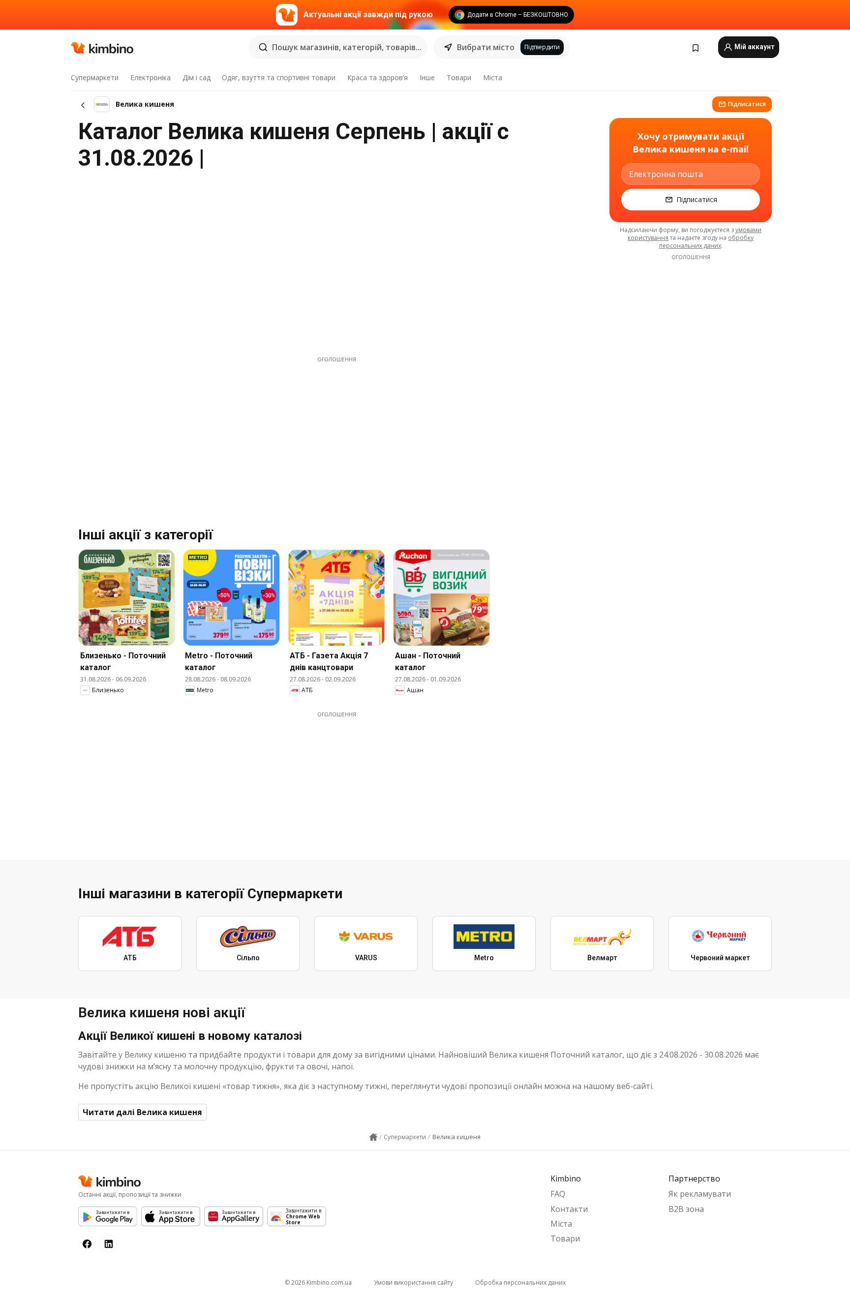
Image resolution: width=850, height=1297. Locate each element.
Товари (459, 77)
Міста (492, 77)
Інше (427, 77)
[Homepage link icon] (373, 1137)
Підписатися (747, 104)
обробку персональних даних (706, 242)
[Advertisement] (336, 432)
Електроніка (150, 77)
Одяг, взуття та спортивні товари (278, 77)
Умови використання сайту (413, 1282)
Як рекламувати (699, 1193)
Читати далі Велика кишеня (142, 1112)
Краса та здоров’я (377, 77)
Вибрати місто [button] (486, 47)
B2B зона (686, 1209)
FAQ (557, 1193)
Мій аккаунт (753, 47)
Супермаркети (95, 77)
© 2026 (318, 1282)
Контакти (569, 1209)
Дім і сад (196, 77)
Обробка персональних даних (520, 1282)
